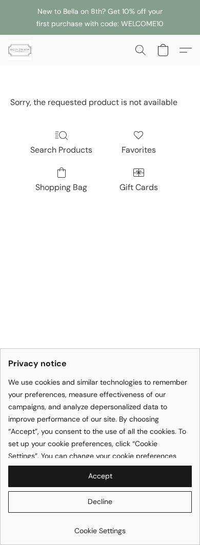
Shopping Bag (61, 187)
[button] (20, 50)
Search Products (61, 149)
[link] (100, 527)
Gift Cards (138, 187)
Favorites (139, 149)
